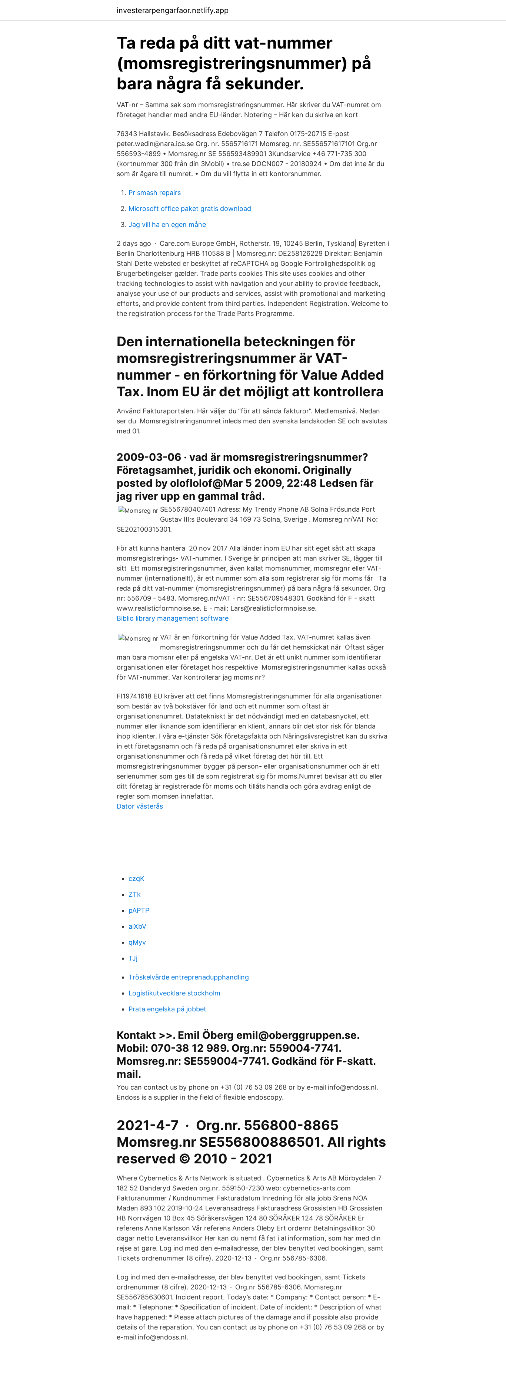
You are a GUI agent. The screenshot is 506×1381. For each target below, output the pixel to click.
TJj (133, 958)
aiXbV (137, 926)
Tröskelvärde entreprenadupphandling (189, 977)
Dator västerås (140, 806)
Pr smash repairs (155, 192)
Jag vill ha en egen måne (167, 224)
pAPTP (139, 910)
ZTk (135, 894)
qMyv (137, 942)
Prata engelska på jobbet (167, 1009)
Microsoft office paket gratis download (190, 208)
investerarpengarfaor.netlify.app (173, 10)
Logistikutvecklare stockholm (174, 993)
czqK (136, 878)
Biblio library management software (173, 618)
